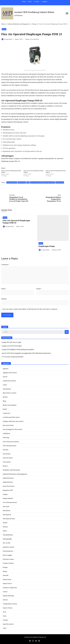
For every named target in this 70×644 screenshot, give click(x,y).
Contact (37, 1)
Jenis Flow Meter (9, 486)
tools (4, 616)
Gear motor (7, 462)
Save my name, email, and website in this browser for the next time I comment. (30, 309)
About (30, 1)
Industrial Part (8, 482)
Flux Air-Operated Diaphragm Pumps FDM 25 (42, 182)
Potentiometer (8, 551)
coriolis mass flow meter (11, 417)
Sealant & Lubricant (10, 587)
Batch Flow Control (9, 393)
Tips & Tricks (7, 608)
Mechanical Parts (9, 519)
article (5, 377)
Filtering (6, 437)
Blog (4, 401)
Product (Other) (8, 563)
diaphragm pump (23, 114)
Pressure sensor (8, 559)
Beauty (5, 397)
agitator (5, 369)
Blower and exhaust (9, 405)
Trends (5, 620)
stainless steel (60, 182)
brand (5, 409)
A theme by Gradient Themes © (35, 637)
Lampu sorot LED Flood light (12, 346)
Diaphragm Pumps (12, 182)
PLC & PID (6, 543)
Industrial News (8, 478)
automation (7, 389)
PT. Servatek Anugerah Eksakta (12, 357)
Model (5, 523)
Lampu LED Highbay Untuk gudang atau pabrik (18, 349)
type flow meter (8, 624)
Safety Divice (7, 583)
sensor (5, 592)
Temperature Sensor (10, 604)
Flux (28, 182)
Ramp (5, 571)
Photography (7, 539)
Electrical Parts (8, 425)
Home (24, 1)
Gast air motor (8, 458)
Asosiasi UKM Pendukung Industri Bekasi (34, 12)
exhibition (6, 433)
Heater (5, 466)
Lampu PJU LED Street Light (11, 342)
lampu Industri (8, 498)
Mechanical (7, 515)
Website (4, 299)
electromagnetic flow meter (12, 429)
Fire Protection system (11, 442)
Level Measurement (10, 502)
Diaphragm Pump (46, 246)
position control (8, 547)
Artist (5, 385)
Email (38, 289)
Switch (5, 600)
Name (3, 289)
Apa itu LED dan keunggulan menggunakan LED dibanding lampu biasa (26, 353)
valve (4, 628)
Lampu (5, 494)
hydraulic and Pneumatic (11, 470)
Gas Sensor (6, 454)
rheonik (5, 575)
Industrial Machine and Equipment (15, 474)
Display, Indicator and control (13, 421)
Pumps (4, 29)
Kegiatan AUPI (8, 490)
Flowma (5, 450)
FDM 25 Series (22, 182)
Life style (6, 506)
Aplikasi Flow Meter (10, 373)
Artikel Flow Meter (9, 381)
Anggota (44, 1)
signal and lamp (8, 596)
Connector (6, 413)
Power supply (7, 555)
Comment (5, 264)
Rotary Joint (7, 579)
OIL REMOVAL (8, 535)
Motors (5, 527)
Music (5, 531)
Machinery (6, 510)
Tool (4, 612)
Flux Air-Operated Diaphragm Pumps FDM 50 (16, 221)
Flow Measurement (9, 446)
